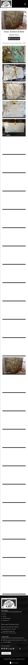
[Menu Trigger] (25, 4)
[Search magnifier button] (26, 8)
